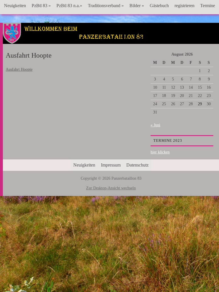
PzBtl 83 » (41, 5)
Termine (207, 5)
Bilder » (136, 5)
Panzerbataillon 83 (111, 40)
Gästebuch (159, 5)
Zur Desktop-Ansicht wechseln (111, 188)
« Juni (155, 125)
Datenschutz (137, 165)
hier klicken (160, 152)
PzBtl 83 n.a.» (69, 5)
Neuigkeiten (15, 5)
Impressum (111, 165)
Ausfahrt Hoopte (19, 69)
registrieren (184, 5)
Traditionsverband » (106, 5)
